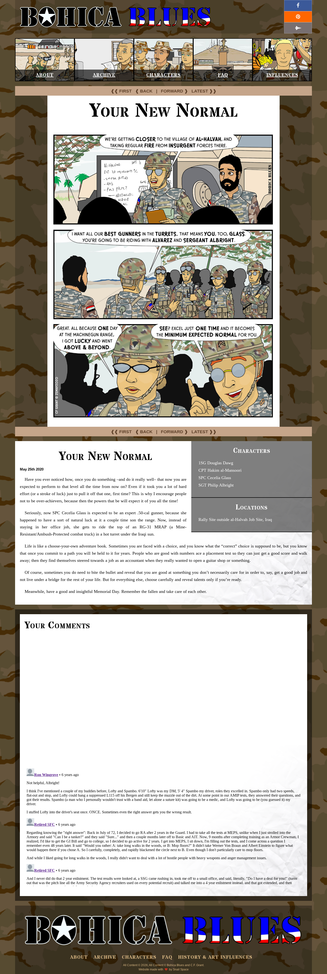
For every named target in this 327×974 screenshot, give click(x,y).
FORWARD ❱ (174, 91)
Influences (282, 75)
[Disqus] (163, 698)
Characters (163, 75)
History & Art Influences (215, 957)
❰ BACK (143, 91)
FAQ (223, 75)
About (45, 75)
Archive (104, 75)
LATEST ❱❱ (204, 91)
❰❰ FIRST (121, 91)
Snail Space (181, 969)
